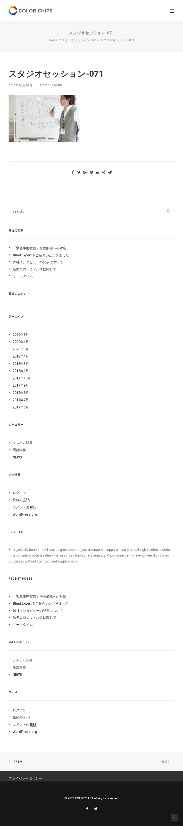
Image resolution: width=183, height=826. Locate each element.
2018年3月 (21, 364)
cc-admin (53, 85)
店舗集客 (19, 450)
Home (53, 40)
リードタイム (23, 276)
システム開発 (23, 443)
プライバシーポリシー (25, 778)
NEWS (17, 457)
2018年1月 (21, 371)
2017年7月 (21, 400)
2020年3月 (21, 349)
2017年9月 (21, 385)
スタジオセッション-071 (79, 40)
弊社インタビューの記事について (38, 262)
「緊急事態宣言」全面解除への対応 (39, 248)
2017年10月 (22, 378)
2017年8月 (21, 393)
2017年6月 (21, 407)
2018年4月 (21, 356)
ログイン (19, 493)
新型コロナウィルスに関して (34, 269)
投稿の (21, 500)
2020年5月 (21, 335)
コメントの (24, 507)
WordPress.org (25, 514)
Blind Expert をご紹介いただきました (41, 255)
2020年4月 (21, 342)
